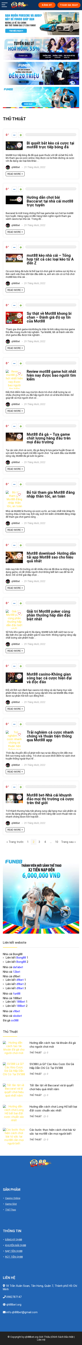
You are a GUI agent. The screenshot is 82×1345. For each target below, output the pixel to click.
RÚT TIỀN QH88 (14, 1256)
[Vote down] (14, 135)
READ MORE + (15, 173)
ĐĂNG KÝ (47, 5)
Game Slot (11, 1203)
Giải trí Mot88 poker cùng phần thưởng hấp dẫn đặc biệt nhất (49, 615)
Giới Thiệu (44, 1336)
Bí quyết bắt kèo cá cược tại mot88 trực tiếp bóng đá (50, 145)
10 (56, 842)
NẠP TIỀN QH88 (13, 1251)
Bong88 (21, 957)
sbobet (17, 1016)
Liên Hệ (41, 1339)
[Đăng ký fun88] (41, 895)
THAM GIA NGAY (69, 5)
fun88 (16, 993)
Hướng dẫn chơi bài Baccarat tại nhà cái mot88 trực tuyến (50, 201)
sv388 (14, 1020)
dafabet (18, 967)
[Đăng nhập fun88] (41, 97)
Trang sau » (68, 842)
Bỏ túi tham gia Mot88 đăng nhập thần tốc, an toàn (51, 494)
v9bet (16, 1011)
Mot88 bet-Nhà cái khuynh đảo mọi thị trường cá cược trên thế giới (50, 799)
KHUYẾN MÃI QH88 (15, 1245)
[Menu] (4, 5)
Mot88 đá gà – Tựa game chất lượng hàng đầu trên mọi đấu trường (49, 438)
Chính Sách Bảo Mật (62, 1336)
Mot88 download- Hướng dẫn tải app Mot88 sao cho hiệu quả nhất (51, 557)
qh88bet (15, 167)
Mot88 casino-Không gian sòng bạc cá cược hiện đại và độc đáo (49, 678)
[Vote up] (20, 135)
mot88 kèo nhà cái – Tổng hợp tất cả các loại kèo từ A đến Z (50, 259)
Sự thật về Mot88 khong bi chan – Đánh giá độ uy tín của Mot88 (49, 317)
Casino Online (12, 1198)
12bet (16, 971)
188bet (20, 1001)
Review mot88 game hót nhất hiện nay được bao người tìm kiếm (51, 375)
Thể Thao (10, 1209)
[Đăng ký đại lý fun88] (41, 23)
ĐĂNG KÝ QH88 (13, 1239)
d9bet (20, 980)
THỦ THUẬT (36, 1052)
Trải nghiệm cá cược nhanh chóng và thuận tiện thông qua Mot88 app (50, 736)
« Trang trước (15, 842)
